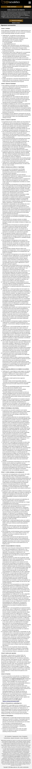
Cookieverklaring (7, 738)
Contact (21, 738)
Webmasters (26, 738)
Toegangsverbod (15, 736)
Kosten (20, 736)
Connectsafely (17, 755)
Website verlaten (16, 22)
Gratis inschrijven (11, 6)
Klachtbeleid (9, 736)
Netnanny (11, 755)
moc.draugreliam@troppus (17, 678)
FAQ (5, 736)
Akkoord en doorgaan (16, 20)
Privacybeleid (24, 736)
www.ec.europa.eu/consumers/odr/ (11, 701)
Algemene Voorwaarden (15, 738)
